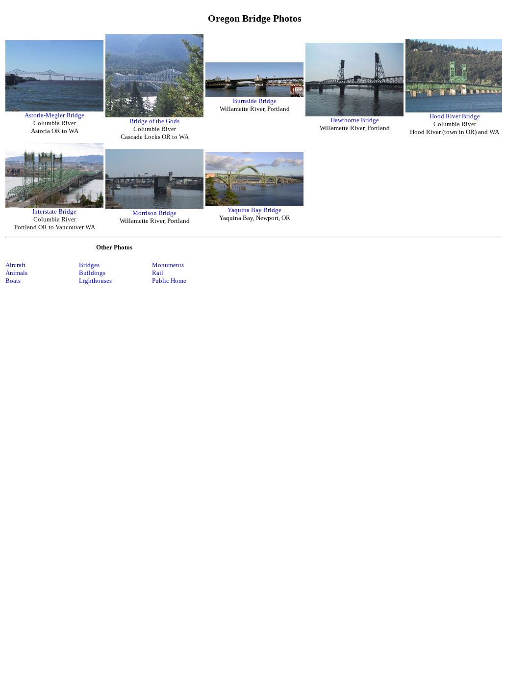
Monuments (168, 265)
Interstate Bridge (54, 211)
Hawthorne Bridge (354, 120)
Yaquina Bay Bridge (254, 210)
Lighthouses (95, 280)
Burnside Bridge (255, 101)
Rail (157, 272)
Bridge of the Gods (154, 121)
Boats (13, 280)
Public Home (169, 280)
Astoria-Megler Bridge (54, 115)
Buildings (92, 272)
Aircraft (15, 265)
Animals (16, 272)
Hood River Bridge (454, 116)
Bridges (89, 265)
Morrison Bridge (154, 213)
